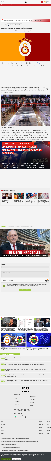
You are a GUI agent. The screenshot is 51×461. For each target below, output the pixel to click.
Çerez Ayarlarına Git (16, 459)
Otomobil (41, 433)
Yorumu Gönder (25, 289)
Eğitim (2, 428)
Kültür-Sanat (41, 422)
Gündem (2, 433)
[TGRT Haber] (25, 2)
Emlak (2, 431)
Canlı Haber (3, 424)
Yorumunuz (11, 270)
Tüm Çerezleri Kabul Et (5, 459)
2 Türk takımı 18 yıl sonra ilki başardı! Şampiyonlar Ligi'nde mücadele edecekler (24, 364)
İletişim (16, 400)
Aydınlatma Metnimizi (29, 455)
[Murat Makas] (8, 25)
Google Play (19, 416)
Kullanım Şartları (33, 396)
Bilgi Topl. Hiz (32, 400)
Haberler (2, 7)
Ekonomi (2, 430)
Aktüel (2, 421)
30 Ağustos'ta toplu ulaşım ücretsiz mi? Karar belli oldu (10, 447)
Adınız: (3, 264)
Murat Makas (18, 24)
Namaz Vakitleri (42, 431)
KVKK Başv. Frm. (32, 405)
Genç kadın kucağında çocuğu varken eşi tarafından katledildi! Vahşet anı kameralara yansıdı (26, 370)
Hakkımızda (17, 397)
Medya (40, 430)
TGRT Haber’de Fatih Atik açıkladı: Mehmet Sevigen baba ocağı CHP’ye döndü (14, 450)
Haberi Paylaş (6, 63)
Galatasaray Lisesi (24, 89)
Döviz (2, 425)
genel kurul (28, 87)
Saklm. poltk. (17, 404)
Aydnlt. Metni (32, 403)
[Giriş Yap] (42, 2)
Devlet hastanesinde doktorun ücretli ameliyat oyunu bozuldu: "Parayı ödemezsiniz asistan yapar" (27, 358)
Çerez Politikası (17, 403)
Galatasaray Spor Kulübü (8, 87)
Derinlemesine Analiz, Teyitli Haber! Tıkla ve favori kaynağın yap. (23, 20)
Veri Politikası (32, 402)
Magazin (40, 427)
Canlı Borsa (3, 422)
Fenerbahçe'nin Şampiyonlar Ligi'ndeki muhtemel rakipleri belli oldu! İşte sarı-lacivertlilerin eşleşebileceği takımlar (27, 375)
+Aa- (34, 63)
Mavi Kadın (41, 428)
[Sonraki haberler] (47, 190)
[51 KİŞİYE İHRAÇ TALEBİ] (25, 243)
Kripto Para (41, 424)
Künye (16, 398)
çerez (23, 454)
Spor (6, 7)
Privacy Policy (32, 399)
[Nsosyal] (26, 63)
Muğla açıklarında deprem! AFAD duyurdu (8, 444)
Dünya (2, 427)
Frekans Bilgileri (17, 401)
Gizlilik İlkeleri (32, 397)
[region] (25, 456)
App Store (29, 416)
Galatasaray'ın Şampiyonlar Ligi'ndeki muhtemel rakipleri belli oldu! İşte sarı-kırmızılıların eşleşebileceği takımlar (28, 4)
